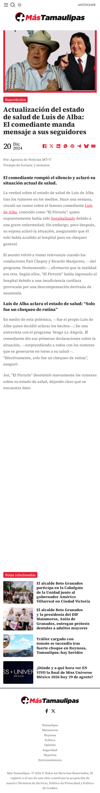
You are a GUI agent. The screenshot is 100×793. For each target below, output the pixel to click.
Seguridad (50, 750)
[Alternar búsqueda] (13, 5)
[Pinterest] (72, 146)
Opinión (50, 745)
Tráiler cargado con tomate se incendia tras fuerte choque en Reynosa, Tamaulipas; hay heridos (62, 645)
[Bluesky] (86, 146)
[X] (51, 146)
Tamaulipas (50, 725)
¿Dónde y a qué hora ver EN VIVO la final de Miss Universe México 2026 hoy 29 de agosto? (65, 672)
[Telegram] (79, 146)
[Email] (93, 146)
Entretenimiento (50, 760)
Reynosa (50, 735)
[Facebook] (44, 146)
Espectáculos (15, 99)
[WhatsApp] (65, 146)
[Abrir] (6, 5)
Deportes (50, 755)
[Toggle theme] (19, 5)
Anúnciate (87, 5)
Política (50, 740)
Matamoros (50, 730)
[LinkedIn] (58, 146)
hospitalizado (63, 218)
